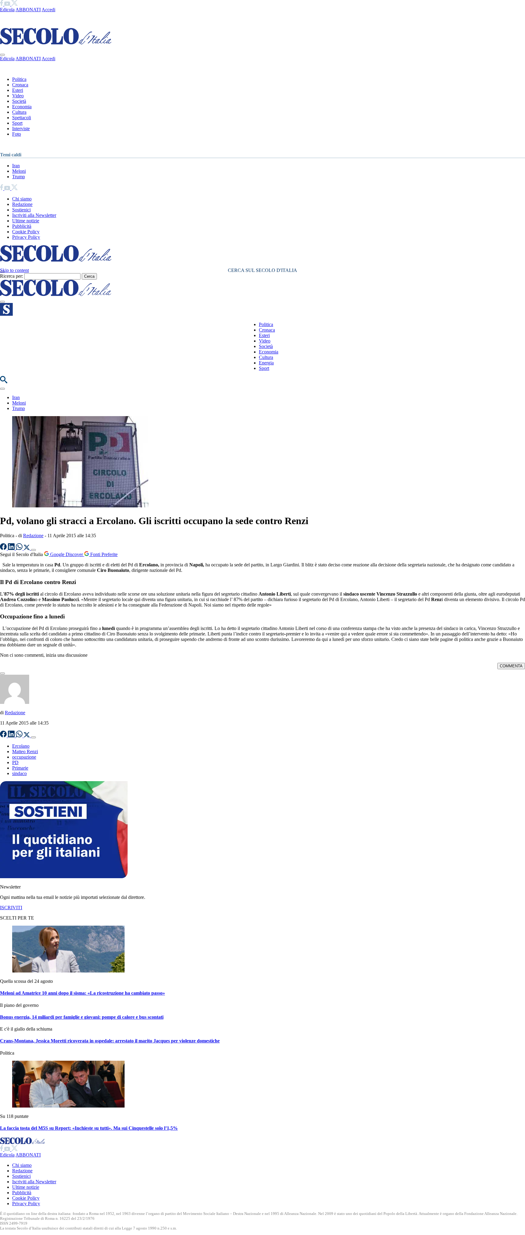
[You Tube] (7, 4)
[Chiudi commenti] (2, 673)
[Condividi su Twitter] (27, 548)
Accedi (48, 9)
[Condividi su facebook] (4, 548)
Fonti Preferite (103, 554)
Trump (18, 176)
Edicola (7, 9)
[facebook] (2, 4)
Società (19, 101)
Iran (16, 165)
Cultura (19, 112)
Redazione (22, 204)
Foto (16, 134)
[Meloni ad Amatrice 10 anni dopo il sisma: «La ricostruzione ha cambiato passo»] (68, 970)
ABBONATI (28, 9)
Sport (17, 123)
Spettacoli (21, 117)
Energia (266, 362)
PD (15, 762)
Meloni (19, 171)
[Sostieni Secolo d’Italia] (64, 876)
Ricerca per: (11, 276)
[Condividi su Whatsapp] (20, 548)
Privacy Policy (26, 237)
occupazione (24, 757)
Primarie (20, 768)
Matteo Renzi (25, 751)
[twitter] (14, 4)
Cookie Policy (25, 231)
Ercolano (20, 746)
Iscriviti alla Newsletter (34, 215)
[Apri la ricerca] (3, 381)
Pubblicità (21, 226)
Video (18, 95)
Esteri (17, 90)
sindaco (19, 773)
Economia (22, 106)
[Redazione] (14, 702)
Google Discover (66, 554)
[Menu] (2, 302)
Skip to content (14, 270)
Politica (19, 79)
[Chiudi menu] (2, 55)
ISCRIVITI (11, 907)
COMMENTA (511, 666)
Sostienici (21, 209)
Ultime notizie (25, 220)
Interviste (21, 128)
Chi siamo (22, 198)
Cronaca (20, 84)
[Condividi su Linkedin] (12, 548)
